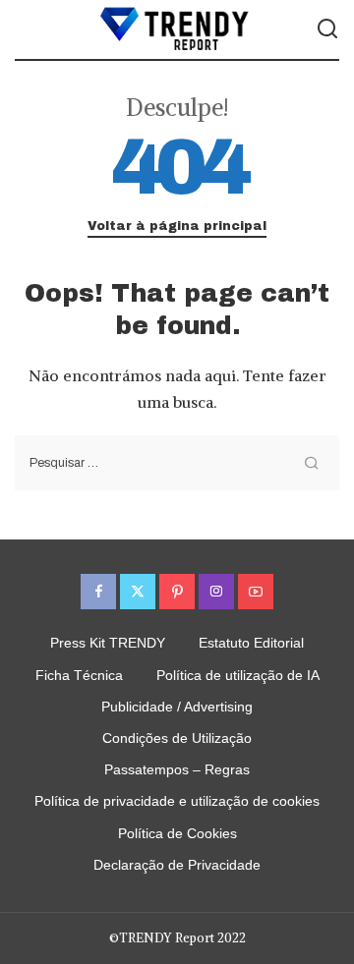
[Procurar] (327, 29)
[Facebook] (98, 591)
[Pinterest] (177, 591)
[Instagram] (216, 591)
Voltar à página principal (177, 226)
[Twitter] (137, 591)
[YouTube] (255, 591)
